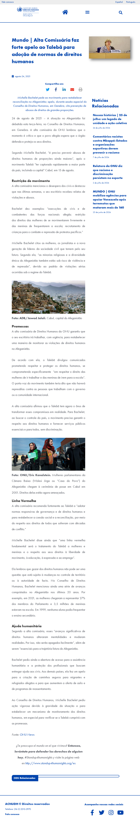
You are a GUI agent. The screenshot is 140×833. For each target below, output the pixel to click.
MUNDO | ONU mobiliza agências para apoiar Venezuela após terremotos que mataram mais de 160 (109, 199)
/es (73, 763)
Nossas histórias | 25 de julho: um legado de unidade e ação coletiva (110, 119)
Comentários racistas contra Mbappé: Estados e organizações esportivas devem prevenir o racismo (110, 144)
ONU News (27, 734)
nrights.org (65, 763)
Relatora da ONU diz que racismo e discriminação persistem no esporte (108, 172)
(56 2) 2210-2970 (22, 809)
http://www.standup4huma (42, 763)
